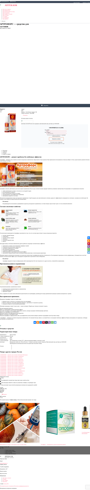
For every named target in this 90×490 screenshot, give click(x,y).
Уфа (50, 81)
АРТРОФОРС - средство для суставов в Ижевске (11, 375)
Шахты (34, 90)
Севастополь (62, 74)
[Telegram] (55, 322)
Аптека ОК (5, 483)
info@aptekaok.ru (5, 1)
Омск (51, 63)
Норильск (80, 60)
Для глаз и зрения (7, 9)
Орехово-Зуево (64, 63)
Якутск (34, 103)
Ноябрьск (85, 60)
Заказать (5, 394)
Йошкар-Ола (35, 42)
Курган (38, 48)
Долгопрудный (54, 27)
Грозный (34, 23)
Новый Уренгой (68, 60)
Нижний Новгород (43, 59)
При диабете (5, 18)
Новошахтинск (60, 60)
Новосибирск (35, 60)
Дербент (34, 27)
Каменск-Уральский (53, 45)
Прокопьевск (78, 66)
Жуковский (45, 33)
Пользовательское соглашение (7, 486)
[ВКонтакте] (35, 322)
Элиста (41, 97)
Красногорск (72, 46)
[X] (46, 322)
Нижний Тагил (52, 59)
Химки (45, 84)
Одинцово (39, 63)
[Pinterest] (43, 322)
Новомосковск (78, 59)
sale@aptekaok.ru (3, 463)
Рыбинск (54, 71)
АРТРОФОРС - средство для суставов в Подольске (11, 359)
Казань (34, 45)
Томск (51, 78)
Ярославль (39, 103)
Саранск (52, 74)
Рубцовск (49, 71)
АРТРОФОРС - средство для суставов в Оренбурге (11, 362)
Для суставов (6, 15)
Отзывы (4, 479)
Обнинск (34, 63)
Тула (55, 78)
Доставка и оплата (7, 478)
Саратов (56, 74)
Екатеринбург (35, 30)
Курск (41, 48)
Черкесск (52, 87)
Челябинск (40, 87)
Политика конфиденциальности (21, 486)
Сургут (77, 75)
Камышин (60, 45)
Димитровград (46, 27)
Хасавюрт (40, 84)
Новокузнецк (60, 59)
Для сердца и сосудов (7, 14)
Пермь (44, 66)
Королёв (61, 46)
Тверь (42, 78)
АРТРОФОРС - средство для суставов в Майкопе (11, 372)
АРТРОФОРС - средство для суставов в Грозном (11, 357)
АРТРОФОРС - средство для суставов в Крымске (11, 366)
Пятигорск (40, 68)
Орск (70, 63)
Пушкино (34, 68)
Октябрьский (46, 63)
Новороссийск (86, 59)
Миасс (52, 54)
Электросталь (35, 97)
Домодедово (62, 27)
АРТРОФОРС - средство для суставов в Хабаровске (12, 365)
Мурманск (61, 54)
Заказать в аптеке (56, 138)
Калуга (45, 45)
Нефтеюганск (75, 57)
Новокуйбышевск (68, 59)
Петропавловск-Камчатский (61, 66)
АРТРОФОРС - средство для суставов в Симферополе (12, 370)
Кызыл (45, 48)
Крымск (34, 48)
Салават (34, 74)
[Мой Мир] (40, 322)
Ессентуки (45, 30)
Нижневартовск (84, 57)
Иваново (34, 39)
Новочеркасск (51, 60)
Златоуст (34, 36)
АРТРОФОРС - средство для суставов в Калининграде (12, 368)
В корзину (25, 115)
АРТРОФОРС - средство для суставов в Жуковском (11, 360)
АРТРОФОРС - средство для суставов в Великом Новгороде (14, 354)
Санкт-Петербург (45, 74)
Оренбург (58, 63)
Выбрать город (86, 2)
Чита (56, 87)
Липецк (34, 51)
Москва (56, 54)
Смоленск (47, 75)
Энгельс (46, 97)
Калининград (39, 45)
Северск (76, 74)
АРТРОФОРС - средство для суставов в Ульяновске (12, 356)
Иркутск (43, 39)
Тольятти (47, 78)
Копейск (56, 46)
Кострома (66, 46)
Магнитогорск (35, 54)
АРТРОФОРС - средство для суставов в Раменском (11, 373)
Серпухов (34, 75)
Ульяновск (40, 81)
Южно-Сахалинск (36, 100)
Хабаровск (34, 84)
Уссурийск (46, 81)
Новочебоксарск (43, 60)
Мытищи (71, 54)
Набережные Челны (37, 57)
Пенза (33, 66)
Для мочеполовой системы (9, 11)
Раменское (35, 71)
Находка (54, 57)
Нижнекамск (35, 59)
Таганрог (34, 78)
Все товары (5, 480)
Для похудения (6, 12)
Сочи (52, 75)
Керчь (76, 45)
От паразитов (6, 17)
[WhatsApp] (52, 322)
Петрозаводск (50, 66)
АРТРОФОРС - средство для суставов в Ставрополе (12, 363)
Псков (83, 66)
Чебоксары (34, 87)
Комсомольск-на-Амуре (47, 46)
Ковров (34, 46)
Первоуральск (39, 66)
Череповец (46, 87)
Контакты (13, 1)
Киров (79, 45)
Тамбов (39, 78)
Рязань (58, 71)
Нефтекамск (68, 57)
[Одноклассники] (37, 322)
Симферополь (40, 75)
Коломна (38, 46)
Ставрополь (57, 75)
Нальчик (49, 57)
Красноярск (85, 46)
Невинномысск (61, 57)
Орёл (54, 63)
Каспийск (66, 45)
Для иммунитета (6, 10)
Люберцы (38, 51)
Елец (40, 30)
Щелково (34, 94)
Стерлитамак (71, 75)
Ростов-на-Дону (42, 71)
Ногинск (75, 60)
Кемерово (71, 45)
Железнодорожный (37, 33)
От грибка (5, 16)
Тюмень (59, 78)
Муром (66, 54)
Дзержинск (39, 27)
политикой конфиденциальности (59, 135)
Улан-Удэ (34, 81)
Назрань (45, 57)
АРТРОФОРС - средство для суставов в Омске (10, 369)
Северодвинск (69, 74)
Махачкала (47, 54)
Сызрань (81, 75)
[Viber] (49, 322)
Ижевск (39, 39)
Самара (38, 74)
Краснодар (78, 46)
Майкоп (42, 54)
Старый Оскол (63, 75)
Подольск (72, 66)
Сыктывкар (86, 75)
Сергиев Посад (82, 74)
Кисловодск (85, 45)
